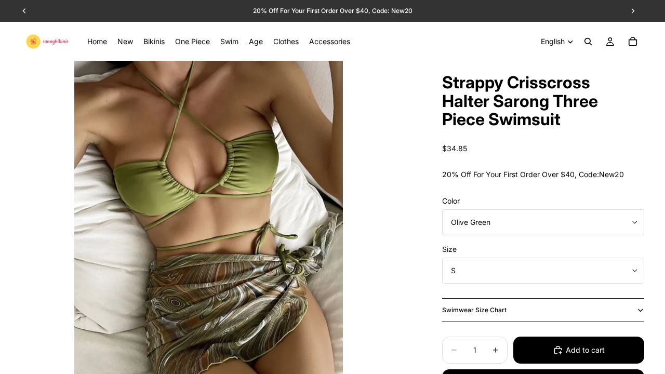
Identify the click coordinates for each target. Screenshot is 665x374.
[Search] (588, 41)
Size (449, 249)
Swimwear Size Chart (474, 310)
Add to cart (585, 349)
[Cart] (632, 41)
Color (451, 200)
